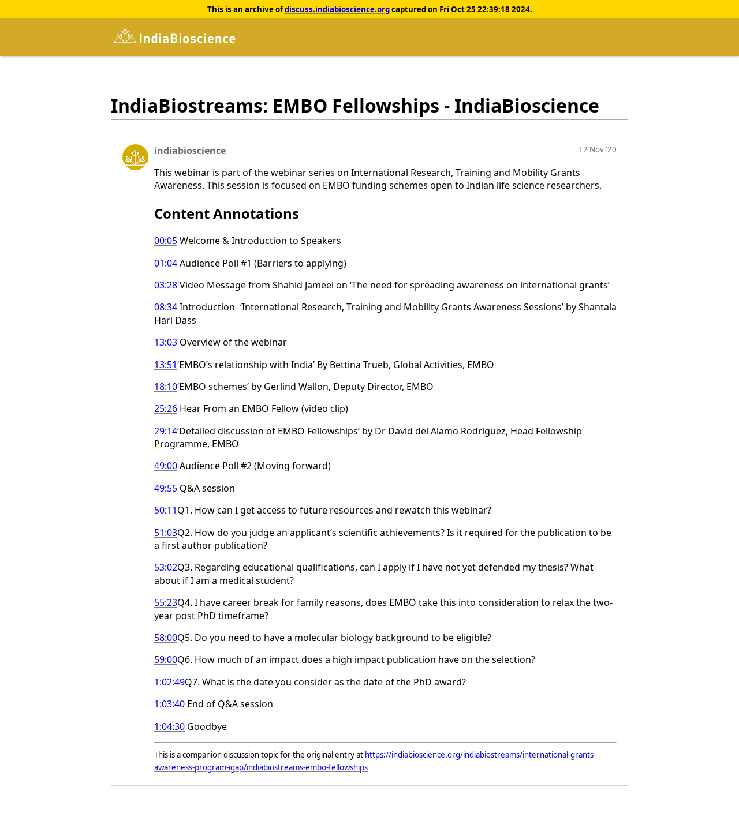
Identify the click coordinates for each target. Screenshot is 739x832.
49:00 (165, 465)
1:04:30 (169, 726)
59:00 (165, 659)
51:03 (165, 532)
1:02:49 (169, 682)
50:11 (165, 510)
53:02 (165, 567)
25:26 (165, 408)
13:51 (165, 364)
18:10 (165, 386)
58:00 (165, 637)
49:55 (165, 488)
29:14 (165, 431)
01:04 (165, 263)
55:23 (165, 602)
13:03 (165, 342)
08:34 (165, 307)
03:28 (165, 285)
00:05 (165, 240)
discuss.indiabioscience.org (337, 9)
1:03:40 (169, 704)
